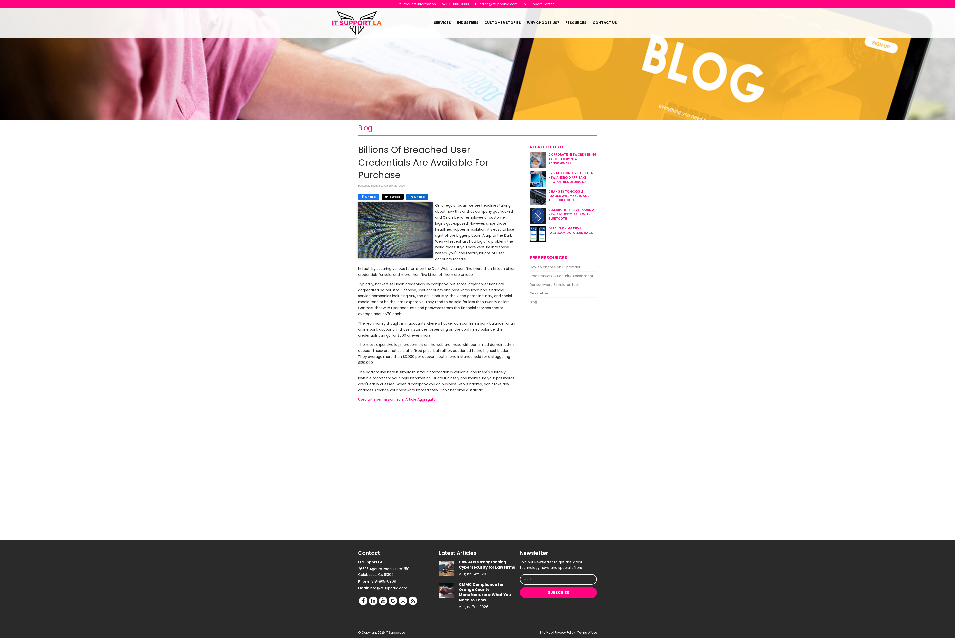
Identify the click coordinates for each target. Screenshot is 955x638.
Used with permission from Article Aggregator (397, 399)
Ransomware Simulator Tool (554, 284)
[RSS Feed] (413, 601)
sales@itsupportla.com (499, 4)
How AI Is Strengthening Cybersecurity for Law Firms (487, 564)
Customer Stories (502, 22)
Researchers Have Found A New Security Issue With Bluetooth (571, 214)
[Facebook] (363, 601)
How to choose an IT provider (555, 267)
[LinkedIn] (373, 601)
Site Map (546, 632)
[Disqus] (437, 470)
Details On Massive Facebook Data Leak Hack (570, 230)
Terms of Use (587, 632)
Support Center (541, 4)
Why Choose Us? (543, 22)
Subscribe (558, 592)
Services (442, 22)
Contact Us (605, 22)
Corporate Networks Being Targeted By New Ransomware (572, 158)
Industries (467, 22)
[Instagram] (403, 601)
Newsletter (539, 293)
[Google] (393, 601)
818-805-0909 (457, 4)
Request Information (419, 4)
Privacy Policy (565, 632)
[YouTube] (383, 601)
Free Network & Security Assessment (561, 275)
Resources (575, 22)
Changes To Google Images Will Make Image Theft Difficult (568, 195)
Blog (533, 301)
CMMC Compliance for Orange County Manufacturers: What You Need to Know (485, 592)
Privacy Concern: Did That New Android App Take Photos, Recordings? (571, 177)
